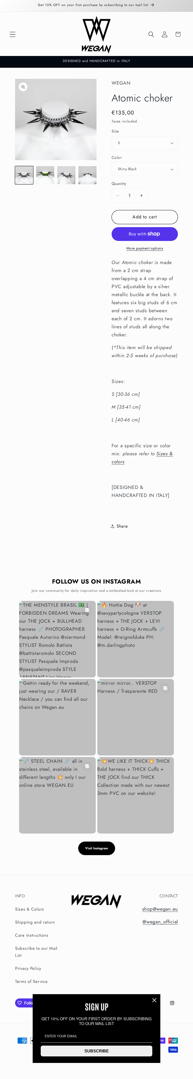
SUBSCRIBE (96, 1051)
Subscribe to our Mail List (36, 951)
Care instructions (31, 935)
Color (117, 157)
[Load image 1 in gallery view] (24, 175)
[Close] (154, 1000)
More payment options (144, 248)
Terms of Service (31, 981)
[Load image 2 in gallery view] (45, 175)
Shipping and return (35, 922)
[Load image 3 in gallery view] (66, 175)
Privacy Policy (28, 968)
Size (115, 131)
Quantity (119, 183)
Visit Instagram (96, 848)
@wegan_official (160, 921)
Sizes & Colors (29, 909)
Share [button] (122, 526)
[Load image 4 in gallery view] (87, 175)
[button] (12, 34)
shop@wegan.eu (160, 908)
